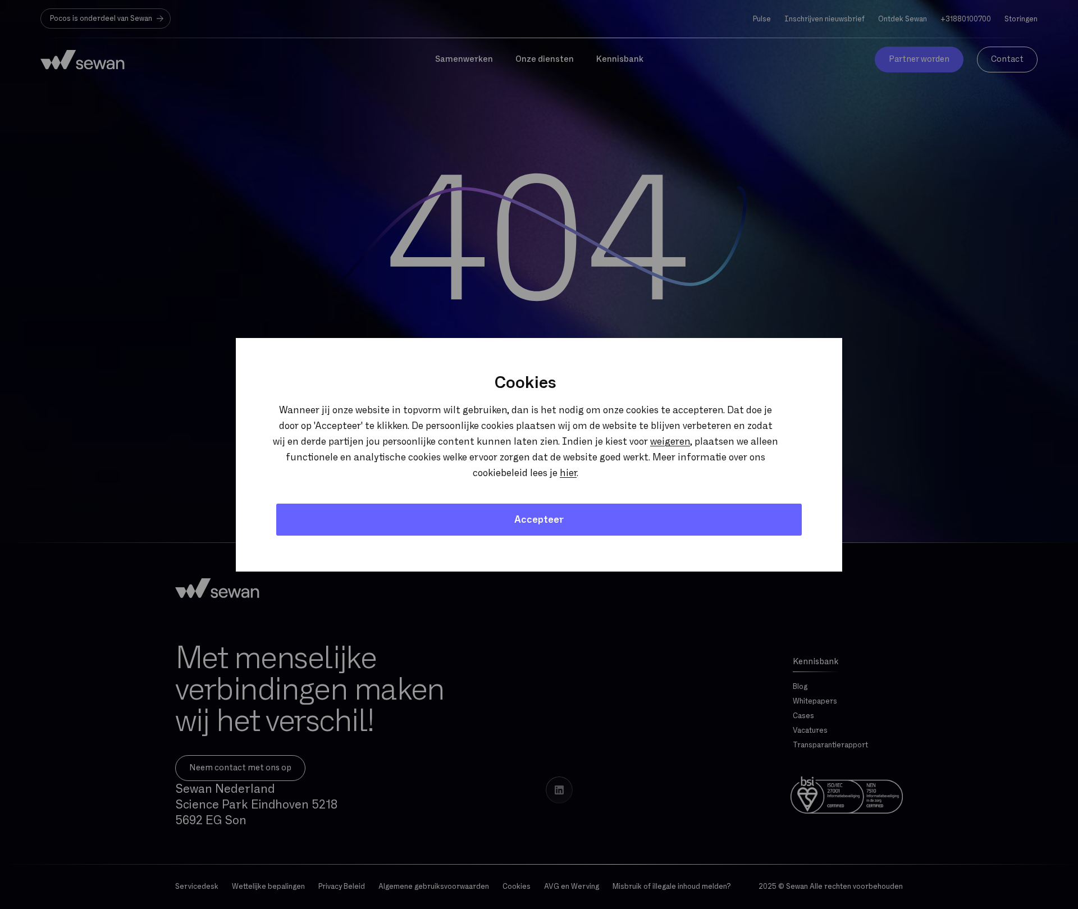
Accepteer (539, 519)
